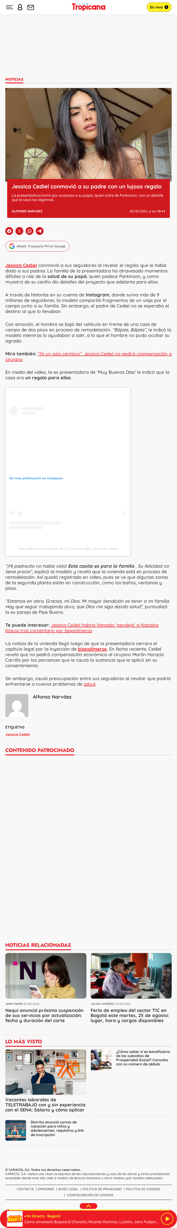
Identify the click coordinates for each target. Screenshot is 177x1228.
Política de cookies (143, 1189)
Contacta (25, 1189)
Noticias (14, 79)
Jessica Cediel (17, 734)
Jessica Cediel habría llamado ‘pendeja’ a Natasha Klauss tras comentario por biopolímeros (82, 627)
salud (89, 684)
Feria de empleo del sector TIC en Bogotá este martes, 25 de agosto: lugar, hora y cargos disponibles (130, 1015)
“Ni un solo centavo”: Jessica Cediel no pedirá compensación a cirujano (88, 356)
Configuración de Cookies (90, 1195)
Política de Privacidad (102, 1189)
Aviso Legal (68, 1189)
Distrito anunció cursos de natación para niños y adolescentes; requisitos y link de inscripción (57, 1128)
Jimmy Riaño (14, 1004)
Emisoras (46, 1189)
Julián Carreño (102, 1004)
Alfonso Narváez (27, 211)
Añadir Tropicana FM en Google (41, 246)
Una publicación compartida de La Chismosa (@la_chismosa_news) (68, 548)
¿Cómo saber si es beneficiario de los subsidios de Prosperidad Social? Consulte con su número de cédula (143, 1058)
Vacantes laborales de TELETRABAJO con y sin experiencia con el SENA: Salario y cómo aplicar (45, 1105)
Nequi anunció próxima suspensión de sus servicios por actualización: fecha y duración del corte (44, 1015)
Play (167, 1219)
